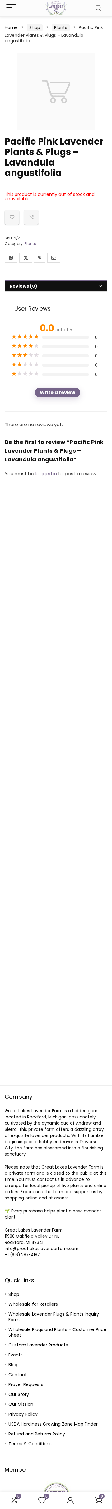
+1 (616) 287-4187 (22, 1255)
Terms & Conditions (30, 1444)
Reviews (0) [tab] (23, 286)
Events (15, 1355)
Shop (34, 27)
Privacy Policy (23, 1414)
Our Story (18, 1394)
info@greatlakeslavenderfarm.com (41, 1249)
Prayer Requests (25, 1384)
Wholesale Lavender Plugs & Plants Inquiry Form (53, 1317)
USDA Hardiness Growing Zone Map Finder (53, 1424)
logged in (46, 473)
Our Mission (20, 1404)
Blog (12, 1365)
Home (11, 27)
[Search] (98, 8)
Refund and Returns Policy (36, 1434)
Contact (17, 1375)
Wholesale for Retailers (33, 1304)
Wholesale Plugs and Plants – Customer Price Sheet (57, 1332)
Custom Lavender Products (38, 1345)
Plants (60, 27)
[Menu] (11, 8)
